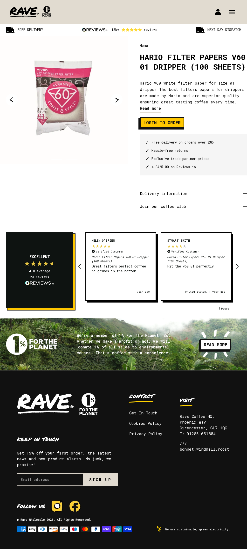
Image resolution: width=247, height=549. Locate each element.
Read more (150, 108)
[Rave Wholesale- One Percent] (46, 15)
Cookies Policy (145, 423)
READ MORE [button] (215, 344)
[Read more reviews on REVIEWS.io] (39, 284)
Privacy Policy (145, 433)
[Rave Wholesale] (24, 12)
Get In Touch (143, 412)
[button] (80, 266)
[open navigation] (232, 12)
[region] (158, 266)
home (144, 45)
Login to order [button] (162, 122)
